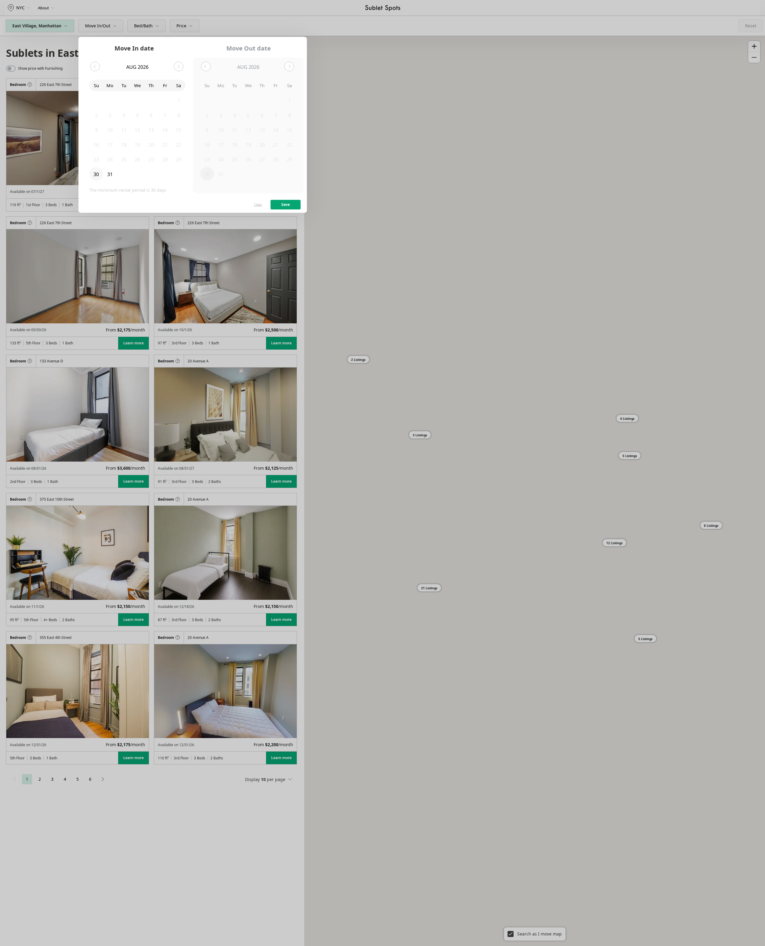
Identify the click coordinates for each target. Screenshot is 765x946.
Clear (258, 204)
